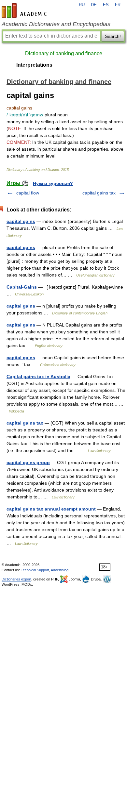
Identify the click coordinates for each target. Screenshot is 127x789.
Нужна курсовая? (53, 183)
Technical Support (35, 570)
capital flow (27, 192)
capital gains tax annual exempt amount (51, 509)
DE (94, 5)
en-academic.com (25, 10)
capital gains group (28, 462)
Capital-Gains (22, 287)
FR (117, 5)
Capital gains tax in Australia (38, 376)
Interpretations (34, 65)
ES (106, 5)
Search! (113, 36)
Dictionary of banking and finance (63, 53)
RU (82, 5)
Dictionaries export (16, 579)
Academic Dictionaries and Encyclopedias (56, 24)
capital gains (21, 221)
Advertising (59, 570)
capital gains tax (99, 192)
